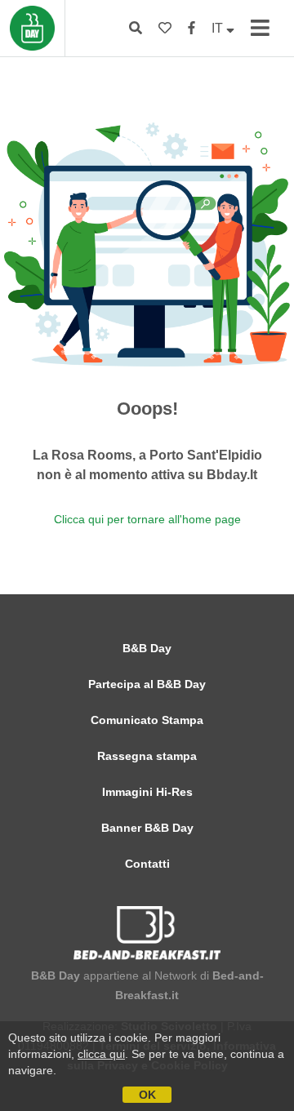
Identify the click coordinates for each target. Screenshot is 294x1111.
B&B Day (147, 648)
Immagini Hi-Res (147, 791)
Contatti (147, 863)
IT (219, 28)
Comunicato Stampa (147, 720)
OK (147, 1094)
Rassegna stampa (147, 755)
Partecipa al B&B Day (147, 684)
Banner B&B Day (147, 827)
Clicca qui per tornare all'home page (147, 519)
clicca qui (101, 1053)
